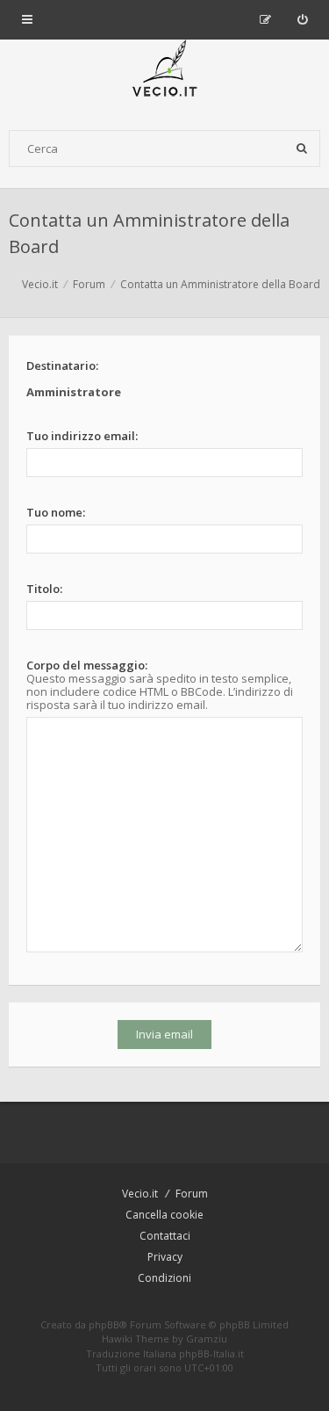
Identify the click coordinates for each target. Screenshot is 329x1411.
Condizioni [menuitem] (164, 1277)
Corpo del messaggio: (86, 665)
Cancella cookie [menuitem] (164, 1214)
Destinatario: (62, 365)
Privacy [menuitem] (164, 1256)
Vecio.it (140, 1193)
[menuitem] (302, 19)
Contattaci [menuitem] (164, 1235)
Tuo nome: (55, 512)
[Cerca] (301, 148)
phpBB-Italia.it (211, 1353)
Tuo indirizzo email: (82, 436)
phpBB (104, 1324)
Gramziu (206, 1338)
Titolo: (44, 589)
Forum (191, 1193)
